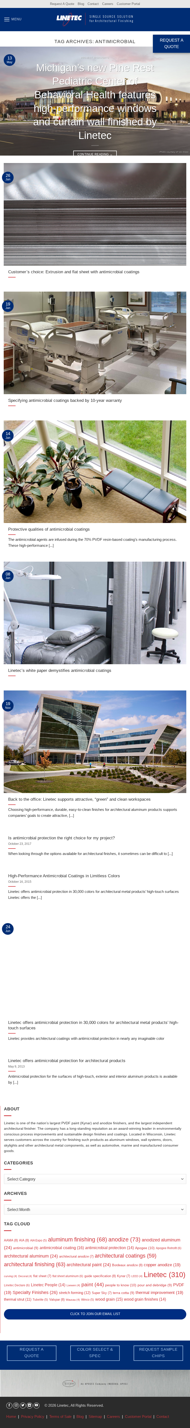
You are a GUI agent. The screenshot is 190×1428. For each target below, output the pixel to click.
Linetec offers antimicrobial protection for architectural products (66, 1060)
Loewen (73, 1285)
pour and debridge (155, 1285)
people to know (120, 1285)
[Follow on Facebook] (9, 1405)
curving (10, 1276)
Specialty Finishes (35, 1292)
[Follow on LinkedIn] (29, 1405)
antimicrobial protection (109, 1248)
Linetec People (48, 1285)
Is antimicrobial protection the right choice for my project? (61, 837)
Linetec (165, 1274)
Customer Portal (128, 4)
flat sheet (42, 1276)
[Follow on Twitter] (23, 1405)
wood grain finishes (145, 1299)
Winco (87, 1299)
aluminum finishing (77, 1239)
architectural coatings (125, 1256)
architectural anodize (76, 1256)
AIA (24, 1240)
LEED (136, 1276)
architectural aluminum (31, 1256)
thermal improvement (159, 1292)
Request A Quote (62, 4)
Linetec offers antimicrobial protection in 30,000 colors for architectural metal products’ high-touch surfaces (93, 1025)
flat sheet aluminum (67, 1276)
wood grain (109, 1299)
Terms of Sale (60, 1416)
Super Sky (102, 1293)
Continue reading (95, 154)
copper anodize (162, 1265)
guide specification (100, 1276)
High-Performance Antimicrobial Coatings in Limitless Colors (64, 875)
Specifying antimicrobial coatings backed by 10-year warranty (65, 400)
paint (92, 1284)
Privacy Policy (32, 1416)
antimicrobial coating (62, 1247)
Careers (107, 4)
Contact (93, 4)
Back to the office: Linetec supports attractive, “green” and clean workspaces (79, 799)
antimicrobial (25, 1248)
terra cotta (123, 1293)
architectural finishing (34, 1264)
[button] (13, 19)
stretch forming (75, 1293)
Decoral (25, 1276)
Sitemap (95, 1416)
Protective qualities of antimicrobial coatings (49, 529)
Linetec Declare (17, 1285)
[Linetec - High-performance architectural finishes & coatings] (95, 19)
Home (11, 1416)
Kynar (123, 1276)
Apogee (145, 1248)
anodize (124, 1239)
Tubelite (40, 1299)
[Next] (179, 101)
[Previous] (10, 101)
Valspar (57, 1299)
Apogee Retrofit (168, 1248)
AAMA (11, 1240)
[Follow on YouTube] (36, 1405)
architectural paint (89, 1264)
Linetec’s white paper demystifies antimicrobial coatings (59, 670)
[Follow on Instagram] (16, 1405)
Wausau (73, 1299)
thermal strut (17, 1299)
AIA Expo (38, 1240)
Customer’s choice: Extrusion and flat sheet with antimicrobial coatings (74, 271)
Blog (81, 4)
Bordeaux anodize (127, 1265)
